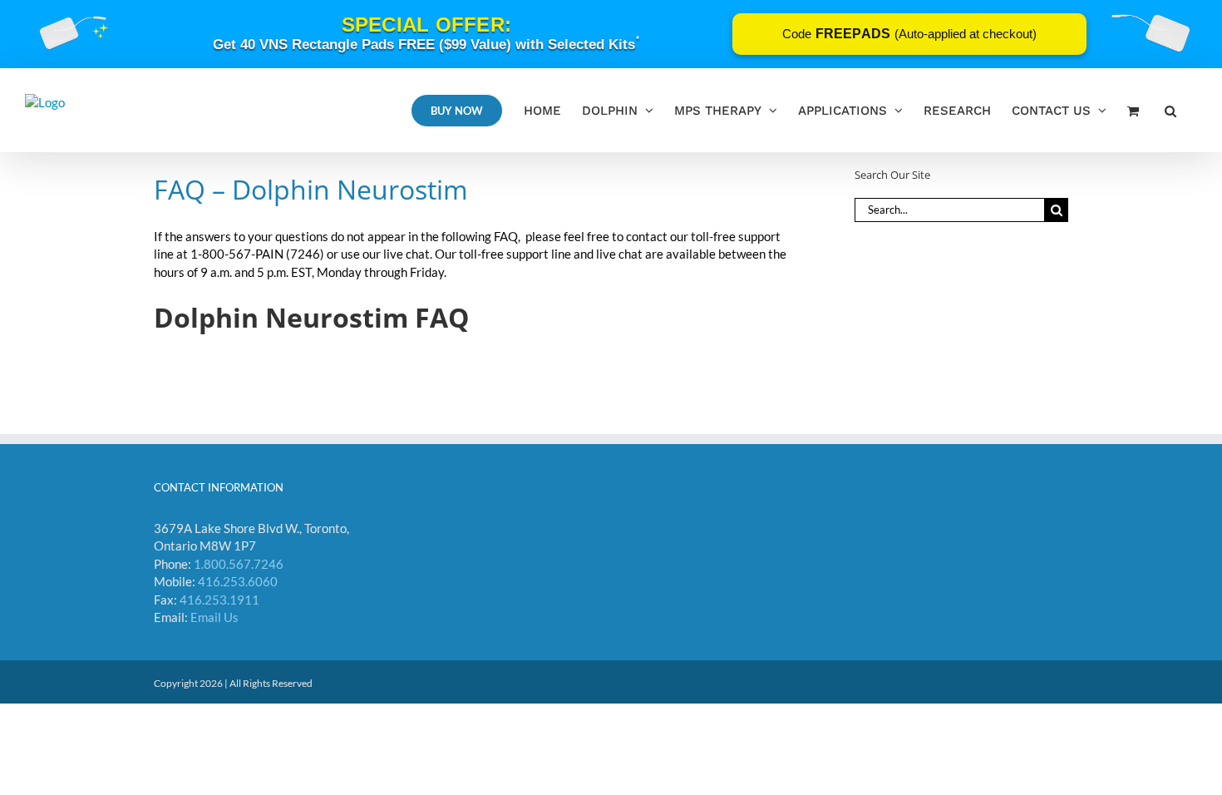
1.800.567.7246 (238, 563)
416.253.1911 (219, 599)
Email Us (214, 617)
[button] (1170, 110)
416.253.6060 (238, 581)
